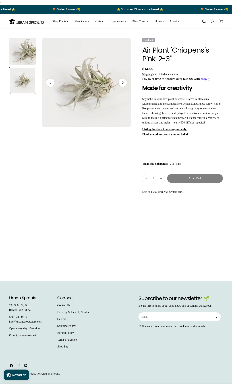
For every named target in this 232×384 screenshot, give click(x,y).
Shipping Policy (66, 325)
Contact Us (63, 305)
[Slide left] (50, 82)
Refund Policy (65, 332)
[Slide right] (122, 82)
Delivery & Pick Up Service (73, 312)
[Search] (204, 21)
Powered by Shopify (48, 373)
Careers (61, 319)
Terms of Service (67, 339)
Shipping (147, 74)
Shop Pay (62, 346)
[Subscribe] (216, 317)
